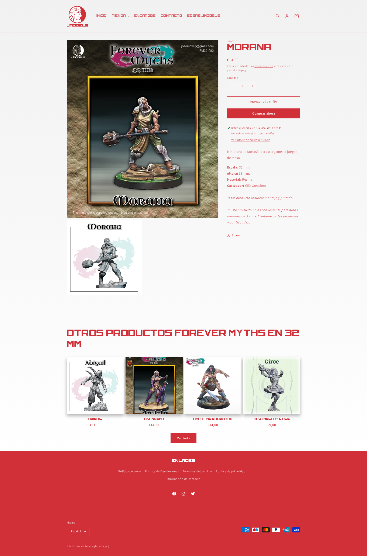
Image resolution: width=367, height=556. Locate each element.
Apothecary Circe (272, 419)
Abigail (95, 419)
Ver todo (183, 438)
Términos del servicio (197, 471)
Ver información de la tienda (250, 140)
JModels (80, 546)
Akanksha (154, 419)
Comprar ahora (263, 113)
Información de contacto (184, 479)
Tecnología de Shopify (97, 546)
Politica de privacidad (230, 471)
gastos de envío (263, 65)
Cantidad (232, 78)
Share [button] (236, 235)
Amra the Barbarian (213, 419)
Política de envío (129, 471)
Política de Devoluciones (162, 471)
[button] (120, 16)
